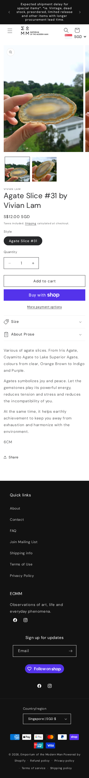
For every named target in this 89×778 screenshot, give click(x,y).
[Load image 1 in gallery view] (17, 169)
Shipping (30, 223)
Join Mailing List (23, 542)
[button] (9, 30)
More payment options (44, 307)
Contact (17, 519)
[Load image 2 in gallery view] (44, 169)
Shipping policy (61, 768)
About (15, 508)
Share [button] (14, 457)
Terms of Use (21, 564)
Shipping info (21, 553)
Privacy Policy (22, 575)
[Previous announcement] (9, 12)
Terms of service (33, 768)
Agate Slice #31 (23, 241)
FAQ (13, 530)
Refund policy (40, 760)
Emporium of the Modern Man (42, 754)
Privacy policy (64, 760)
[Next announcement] (79, 12)
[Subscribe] (70, 651)
